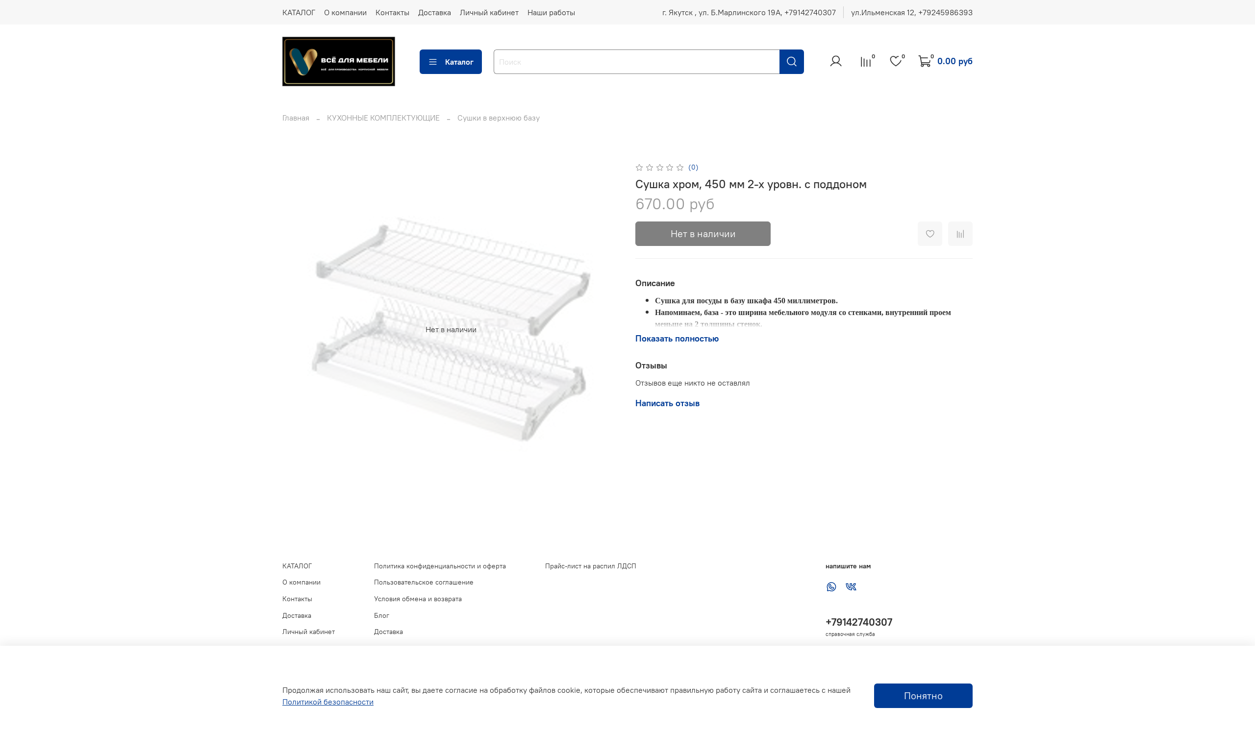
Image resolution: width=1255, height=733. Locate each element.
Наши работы (551, 12)
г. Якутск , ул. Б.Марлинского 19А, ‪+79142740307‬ (749, 12)
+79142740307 (859, 622)
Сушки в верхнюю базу (498, 117)
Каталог (459, 62)
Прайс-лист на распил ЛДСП (590, 566)
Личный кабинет (489, 12)
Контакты (392, 12)
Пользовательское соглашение (424, 582)
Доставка (434, 12)
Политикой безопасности (328, 702)
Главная (295, 117)
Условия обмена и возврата (418, 598)
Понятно (923, 695)
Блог (381, 615)
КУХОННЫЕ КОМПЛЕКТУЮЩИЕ (383, 117)
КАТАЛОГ (298, 12)
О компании (345, 12)
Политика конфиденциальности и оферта (440, 566)
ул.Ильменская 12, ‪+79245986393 (912, 12)
